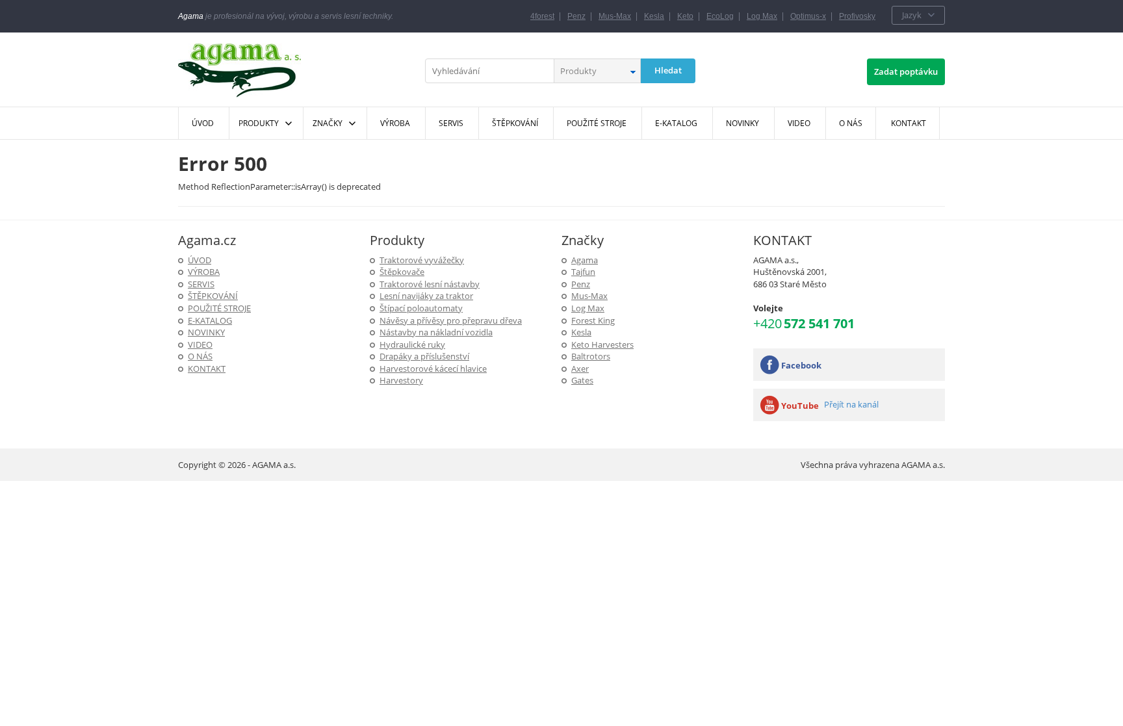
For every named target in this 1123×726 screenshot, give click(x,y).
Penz (576, 16)
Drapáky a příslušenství (424, 356)
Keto (685, 16)
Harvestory (401, 380)
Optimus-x (808, 16)
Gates (582, 380)
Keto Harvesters (602, 344)
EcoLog (720, 16)
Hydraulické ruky (412, 344)
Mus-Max (615, 16)
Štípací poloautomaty (421, 308)
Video (200, 344)
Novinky (206, 332)
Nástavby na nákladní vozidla (436, 332)
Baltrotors (590, 356)
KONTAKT (207, 368)
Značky (327, 123)
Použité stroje (219, 308)
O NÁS (200, 356)
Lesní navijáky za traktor (426, 296)
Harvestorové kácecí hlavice (433, 368)
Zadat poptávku (906, 71)
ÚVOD (199, 260)
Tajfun (583, 272)
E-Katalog (210, 320)
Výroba (204, 272)
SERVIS (201, 284)
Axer (580, 368)
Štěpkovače (402, 272)
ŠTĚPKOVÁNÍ (213, 296)
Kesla (654, 16)
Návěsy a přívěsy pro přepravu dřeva (451, 320)
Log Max (762, 16)
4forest (542, 16)
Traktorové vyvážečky (422, 260)
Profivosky (857, 16)
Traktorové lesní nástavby (430, 284)
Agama (584, 260)
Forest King (593, 320)
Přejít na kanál (851, 404)
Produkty (259, 123)
